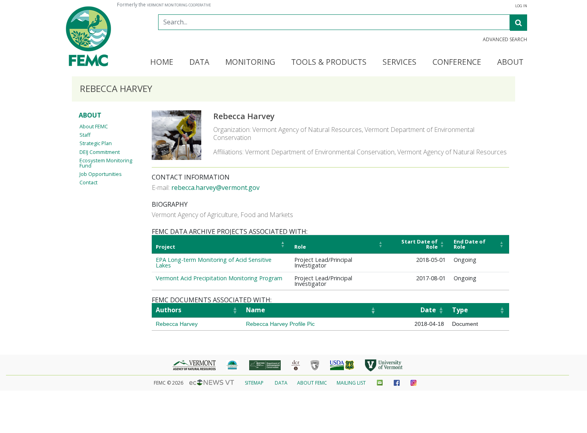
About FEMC (93, 126)
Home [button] (161, 62)
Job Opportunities (100, 174)
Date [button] (428, 309)
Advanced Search (505, 39)
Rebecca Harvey (177, 324)
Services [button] (399, 62)
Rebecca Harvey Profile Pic (280, 324)
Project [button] (165, 246)
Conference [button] (456, 62)
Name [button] (255, 309)
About (90, 115)
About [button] (510, 62)
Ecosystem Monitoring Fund (105, 163)
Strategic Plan (95, 143)
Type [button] (460, 309)
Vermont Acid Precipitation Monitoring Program (219, 278)
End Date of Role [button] (470, 244)
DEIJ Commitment (99, 152)
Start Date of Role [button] (419, 244)
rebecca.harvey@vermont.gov (215, 187)
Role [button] (300, 246)
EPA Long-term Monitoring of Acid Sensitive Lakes (214, 262)
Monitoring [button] (250, 62)
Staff (85, 134)
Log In (521, 6)
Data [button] (199, 62)
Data (281, 382)
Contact (88, 182)
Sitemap (254, 382)
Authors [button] (168, 309)
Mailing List (351, 382)
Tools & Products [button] (329, 62)
